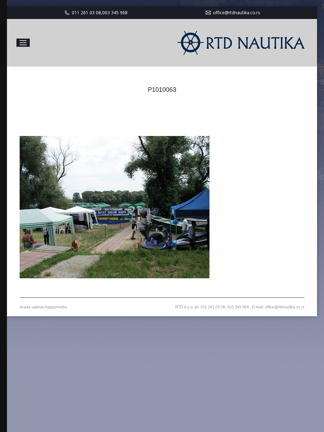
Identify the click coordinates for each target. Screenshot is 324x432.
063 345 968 (115, 12)
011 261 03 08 (86, 12)
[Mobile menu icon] (23, 43)
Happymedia (56, 307)
